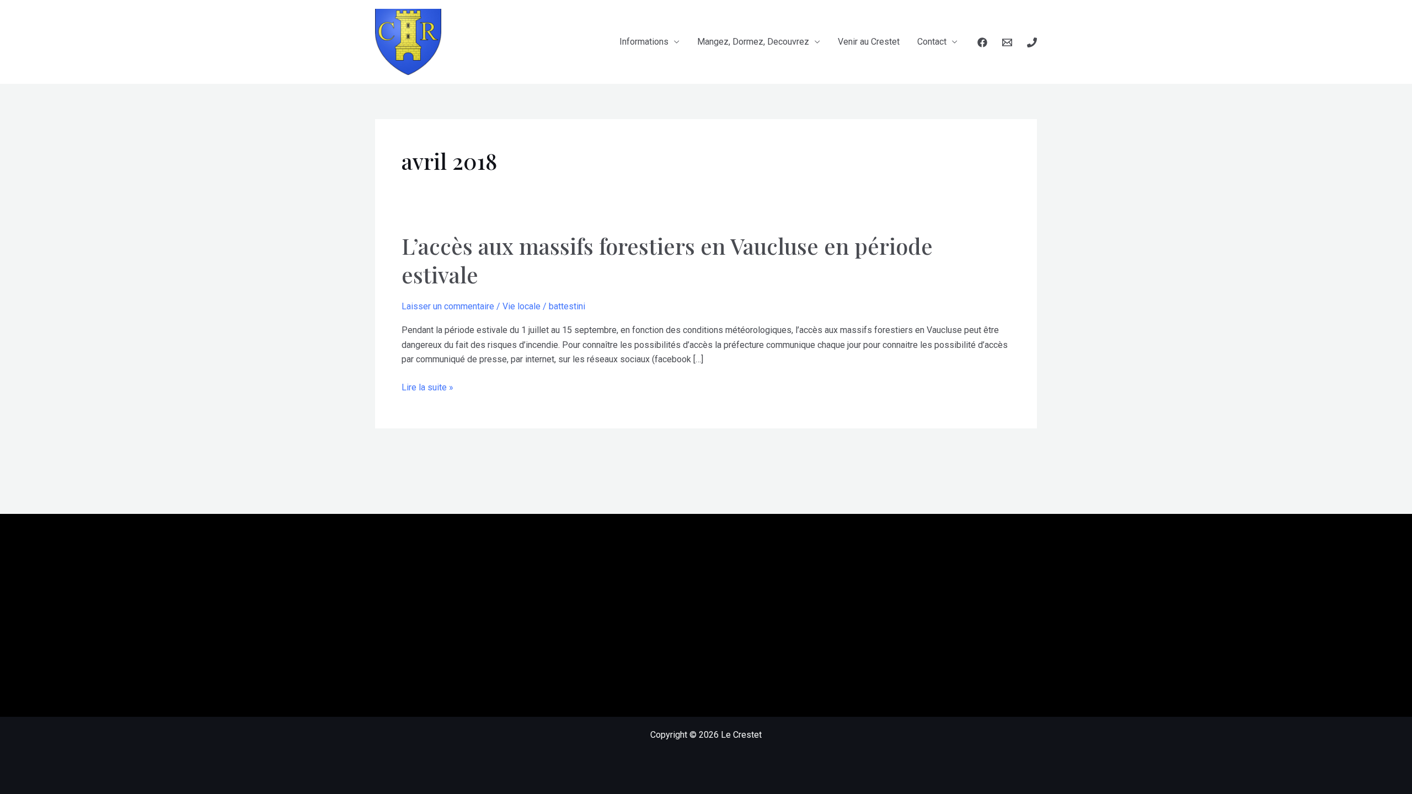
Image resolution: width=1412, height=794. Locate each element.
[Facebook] (982, 42)
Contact (931, 41)
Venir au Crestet (869, 41)
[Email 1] (1007, 42)
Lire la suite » (427, 388)
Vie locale (521, 306)
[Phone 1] (1032, 42)
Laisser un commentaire (448, 306)
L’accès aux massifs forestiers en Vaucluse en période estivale (667, 260)
